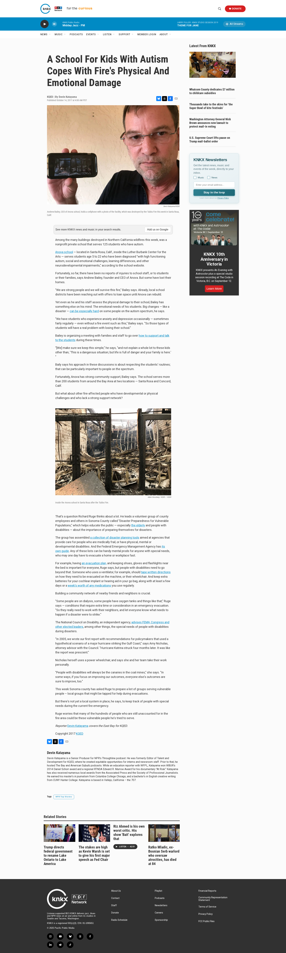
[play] (44, 24)
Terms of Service (207, 907)
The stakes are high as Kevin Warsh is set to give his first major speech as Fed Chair (94, 853)
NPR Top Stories (64, 797)
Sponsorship (161, 920)
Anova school (64, 252)
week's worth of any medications (89, 585)
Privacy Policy (223, 198)
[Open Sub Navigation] (50, 34)
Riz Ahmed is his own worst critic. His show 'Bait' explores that (129, 832)
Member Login (146, 34)
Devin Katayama (77, 726)
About (164, 34)
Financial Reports (207, 891)
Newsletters (161, 905)
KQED (79, 733)
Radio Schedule (119, 920)
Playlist (158, 891)
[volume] (54, 24)
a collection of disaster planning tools (114, 537)
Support (124, 34)
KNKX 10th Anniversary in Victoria (214, 259)
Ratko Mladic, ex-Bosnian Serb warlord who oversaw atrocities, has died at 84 (163, 855)
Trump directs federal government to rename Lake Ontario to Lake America (58, 855)
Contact (115, 898)
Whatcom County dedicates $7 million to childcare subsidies (212, 91)
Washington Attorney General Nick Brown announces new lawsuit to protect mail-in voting (210, 122)
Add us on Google (157, 229)
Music (59, 34)
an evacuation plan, (94, 563)
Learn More (214, 288)
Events (91, 34)
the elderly (138, 525)
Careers (159, 912)
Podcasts (76, 34)
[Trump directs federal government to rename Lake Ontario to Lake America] (59, 833)
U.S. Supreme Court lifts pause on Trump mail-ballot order (209, 139)
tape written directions (156, 572)
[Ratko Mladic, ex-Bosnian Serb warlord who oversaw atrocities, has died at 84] (164, 833)
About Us (116, 891)
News (44, 34)
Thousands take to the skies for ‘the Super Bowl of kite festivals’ (211, 106)
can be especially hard (84, 311)
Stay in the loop (214, 192)
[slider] (59, 24)
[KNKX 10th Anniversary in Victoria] (214, 228)
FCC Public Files (206, 921)
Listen (107, 34)
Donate (236, 8)
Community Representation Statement (212, 898)
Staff (114, 905)
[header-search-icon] (219, 8)
